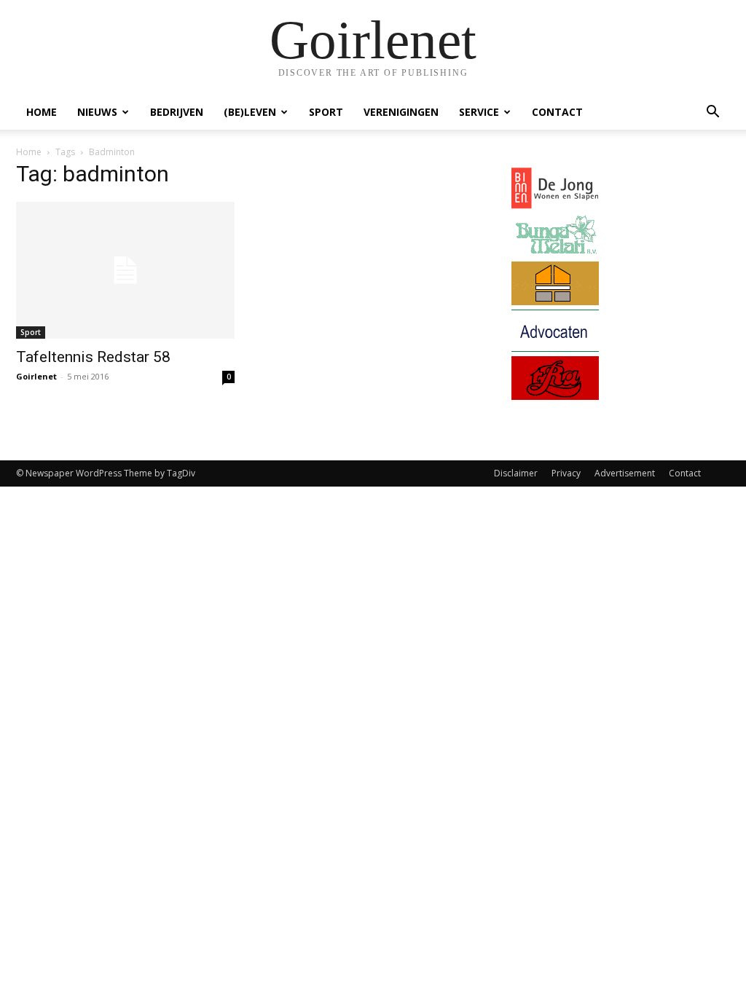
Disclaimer (516, 473)
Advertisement (624, 473)
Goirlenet (36, 376)
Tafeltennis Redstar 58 (93, 357)
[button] (712, 113)
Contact (557, 112)
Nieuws (97, 112)
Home (41, 112)
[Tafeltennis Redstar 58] (125, 270)
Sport (326, 112)
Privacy (566, 473)
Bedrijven (176, 112)
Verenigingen (401, 112)
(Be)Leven (250, 112)
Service (479, 112)
